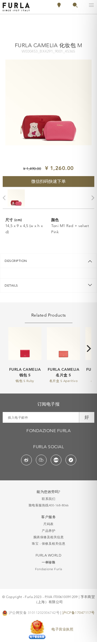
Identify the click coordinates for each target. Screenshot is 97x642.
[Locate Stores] (59, 6)
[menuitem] (72, 5)
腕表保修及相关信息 (48, 537)
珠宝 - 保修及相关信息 (48, 543)
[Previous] (5, 198)
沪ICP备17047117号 (78, 612)
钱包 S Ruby (25, 381)
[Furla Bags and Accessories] (16, 6)
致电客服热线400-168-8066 (49, 505)
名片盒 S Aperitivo (63, 381)
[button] (75, 6)
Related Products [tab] (48, 315)
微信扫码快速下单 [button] (48, 181)
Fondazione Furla (48, 569)
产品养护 (48, 531)
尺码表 (48, 524)
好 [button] (87, 417)
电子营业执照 (62, 629)
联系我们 (48, 499)
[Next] (89, 348)
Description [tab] (16, 261)
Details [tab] (11, 285)
